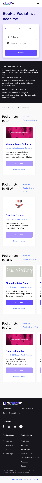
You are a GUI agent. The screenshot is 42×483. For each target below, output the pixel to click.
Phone (31, 29)
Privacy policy (27, 409)
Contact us (7, 409)
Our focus (7, 449)
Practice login (8, 454)
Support (24, 466)
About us (24, 462)
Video (21, 29)
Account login (26, 454)
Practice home (8, 441)
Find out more (19, 169)
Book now (25, 441)
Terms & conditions (11, 413)
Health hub (25, 449)
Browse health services (30, 458)
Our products (8, 445)
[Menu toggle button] (37, 3)
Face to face (10, 29)
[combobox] (21, 37)
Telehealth (25, 445)
